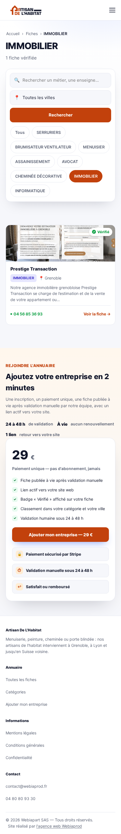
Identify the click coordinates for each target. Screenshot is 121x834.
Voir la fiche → (97, 313)
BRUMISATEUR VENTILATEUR (43, 147)
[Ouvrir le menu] (112, 10)
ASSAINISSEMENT (32, 161)
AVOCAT (70, 161)
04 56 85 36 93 (28, 313)
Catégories (16, 691)
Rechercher (61, 115)
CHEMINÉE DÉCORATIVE (38, 176)
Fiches (32, 33)
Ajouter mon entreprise (26, 704)
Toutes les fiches (21, 679)
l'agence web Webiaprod (59, 826)
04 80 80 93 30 (20, 798)
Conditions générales (25, 745)
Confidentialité (19, 757)
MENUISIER (94, 147)
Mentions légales (21, 732)
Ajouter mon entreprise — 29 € (61, 534)
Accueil (12, 33)
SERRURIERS (49, 132)
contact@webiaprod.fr (26, 786)
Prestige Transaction (33, 269)
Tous (20, 132)
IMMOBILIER (86, 176)
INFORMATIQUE (30, 190)
